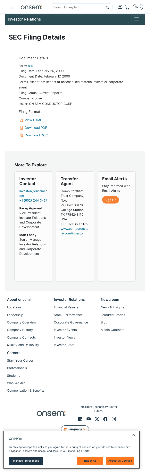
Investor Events (65, 330)
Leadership (15, 315)
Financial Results (66, 307)
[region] (71, 450)
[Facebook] (106, 419)
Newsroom (110, 299)
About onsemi (19, 299)
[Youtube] (89, 419)
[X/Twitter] (97, 419)
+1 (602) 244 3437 (33, 200)
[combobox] (77, 7)
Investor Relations (69, 299)
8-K (30, 66)
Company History (20, 330)
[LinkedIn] (80, 419)
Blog (104, 322)
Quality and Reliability (23, 345)
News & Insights (112, 307)
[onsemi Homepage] (32, 7)
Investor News (64, 337)
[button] (107, 7)
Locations (14, 307)
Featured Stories (113, 315)
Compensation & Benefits (25, 390)
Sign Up (110, 200)
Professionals (17, 368)
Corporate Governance (71, 322)
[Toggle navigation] (136, 19)
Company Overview (21, 322)
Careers (14, 353)
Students (13, 375)
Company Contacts (21, 337)
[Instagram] (114, 419)
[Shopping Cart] (129, 7)
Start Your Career (20, 360)
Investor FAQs (64, 345)
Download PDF (36, 128)
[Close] (133, 435)
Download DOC (36, 135)
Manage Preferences (26, 460)
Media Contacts (112, 330)
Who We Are (16, 383)
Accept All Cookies (120, 460)
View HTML (33, 120)
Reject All (90, 460)
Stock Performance (68, 315)
